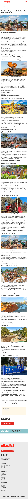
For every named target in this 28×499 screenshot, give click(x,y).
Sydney (20, 1)
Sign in (5, 450)
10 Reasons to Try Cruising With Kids (9, 392)
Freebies (2, 483)
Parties (2, 473)
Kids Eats (3, 477)
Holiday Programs (4, 479)
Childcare (3, 478)
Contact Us (3, 467)
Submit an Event (4, 459)
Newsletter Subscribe (5, 465)
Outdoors (3, 490)
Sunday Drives (4, 489)
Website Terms (6, 496)
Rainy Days (3, 485)
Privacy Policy (13, 496)
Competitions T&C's (21, 496)
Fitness (2, 475)
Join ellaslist (19, 400)
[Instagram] (7, 455)
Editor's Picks (3, 487)
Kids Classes (3, 474)
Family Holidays (4, 6)
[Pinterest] (4, 455)
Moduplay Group (21, 282)
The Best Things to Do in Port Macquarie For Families (12, 394)
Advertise (3, 460)
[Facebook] (1, 455)
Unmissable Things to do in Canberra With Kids (10, 95)
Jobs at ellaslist (4, 469)
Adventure (3, 486)
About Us (3, 466)
